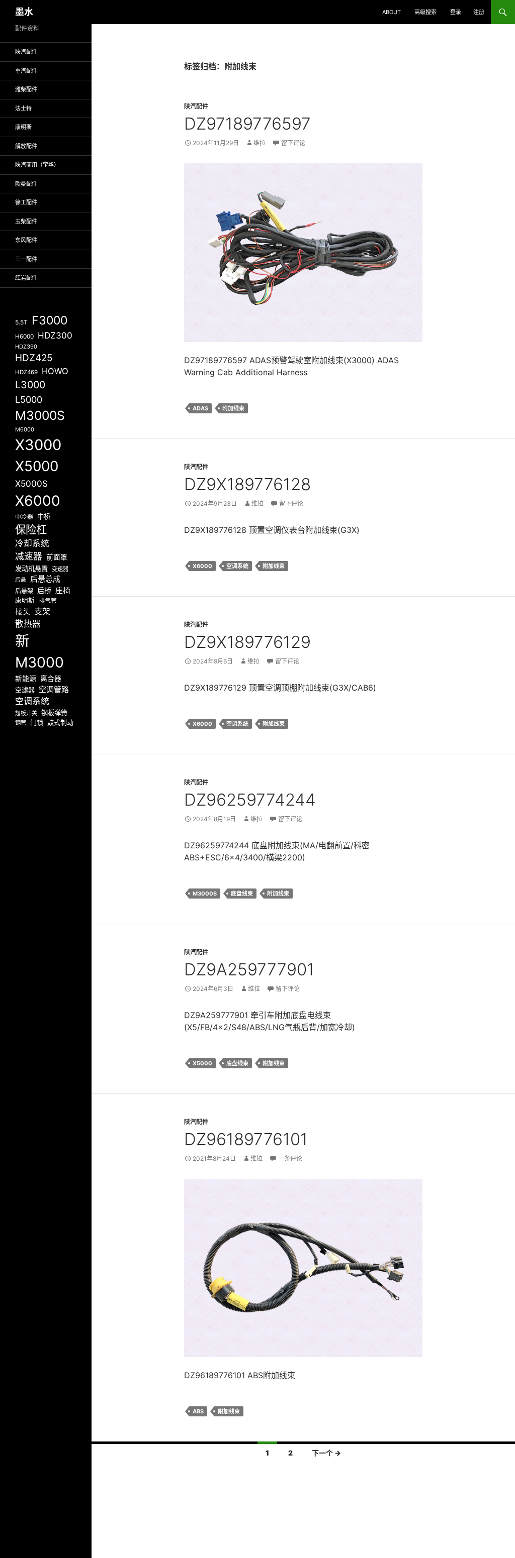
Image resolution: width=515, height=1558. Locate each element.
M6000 (24, 429)
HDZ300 (55, 335)
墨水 (24, 12)
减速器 (28, 556)
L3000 (30, 385)
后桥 (44, 590)
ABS (198, 1411)
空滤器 (25, 690)
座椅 (62, 590)
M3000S (205, 893)
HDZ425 (34, 358)
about (391, 12)
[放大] (409, 176)
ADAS (200, 408)
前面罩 (56, 557)
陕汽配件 (196, 106)
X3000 (38, 445)
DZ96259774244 (250, 800)
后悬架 (24, 591)
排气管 (48, 600)
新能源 (25, 679)
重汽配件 (26, 70)
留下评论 (293, 143)
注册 (478, 12)
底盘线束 (242, 893)
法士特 (23, 108)
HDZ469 (26, 372)
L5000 (28, 399)
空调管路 (54, 689)
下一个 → (326, 1453)
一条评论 (290, 1158)
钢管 (20, 722)
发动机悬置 (31, 569)
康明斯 (23, 127)
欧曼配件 (26, 183)
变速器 (60, 569)
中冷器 (24, 516)
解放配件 (26, 146)
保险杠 (31, 529)
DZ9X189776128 (247, 484)
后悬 (20, 580)
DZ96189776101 (246, 1139)
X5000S (31, 483)
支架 (42, 611)
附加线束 (233, 408)
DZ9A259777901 (249, 969)
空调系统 (237, 566)
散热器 (28, 624)
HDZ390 (26, 346)
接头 (22, 611)
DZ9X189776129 (247, 642)
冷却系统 (32, 543)
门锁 (36, 722)
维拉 (259, 143)
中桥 (43, 516)
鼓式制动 (60, 722)
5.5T (21, 322)
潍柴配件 (26, 89)
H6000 (24, 336)
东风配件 (26, 240)
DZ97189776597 (247, 124)
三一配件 (26, 259)
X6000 (202, 566)
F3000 (49, 320)
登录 (455, 12)
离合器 (50, 679)
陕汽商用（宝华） (37, 164)
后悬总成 (45, 579)
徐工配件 (26, 202)
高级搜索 (425, 12)
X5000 (202, 1063)
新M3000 (39, 651)
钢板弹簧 (54, 713)
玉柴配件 (26, 221)
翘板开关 (26, 713)
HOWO (55, 371)
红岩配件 (26, 277)
